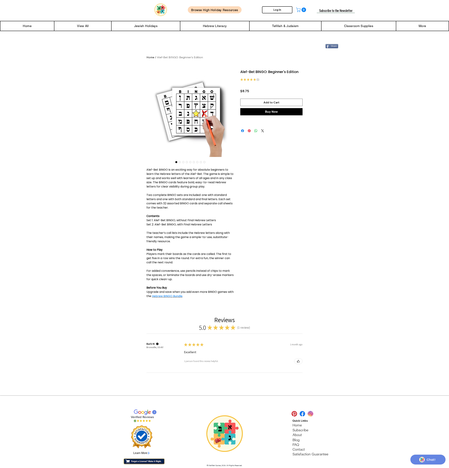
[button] (301, 10)
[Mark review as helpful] (298, 361)
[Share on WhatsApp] (256, 131)
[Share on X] (262, 131)
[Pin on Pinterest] (249, 131)
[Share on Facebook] (242, 131)
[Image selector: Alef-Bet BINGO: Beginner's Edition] (176, 162)
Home (150, 57)
